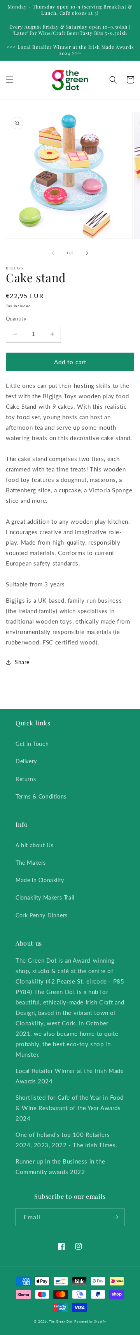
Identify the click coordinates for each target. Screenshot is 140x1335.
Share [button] (22, 662)
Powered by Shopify (90, 1321)
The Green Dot (61, 1321)
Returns (26, 779)
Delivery (26, 761)
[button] (9, 79)
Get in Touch (32, 743)
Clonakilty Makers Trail (45, 897)
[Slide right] (87, 253)
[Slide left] (52, 253)
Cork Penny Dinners (42, 915)
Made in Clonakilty (40, 880)
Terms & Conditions (41, 796)
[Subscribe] (115, 1217)
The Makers (31, 862)
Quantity (16, 318)
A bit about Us (34, 845)
